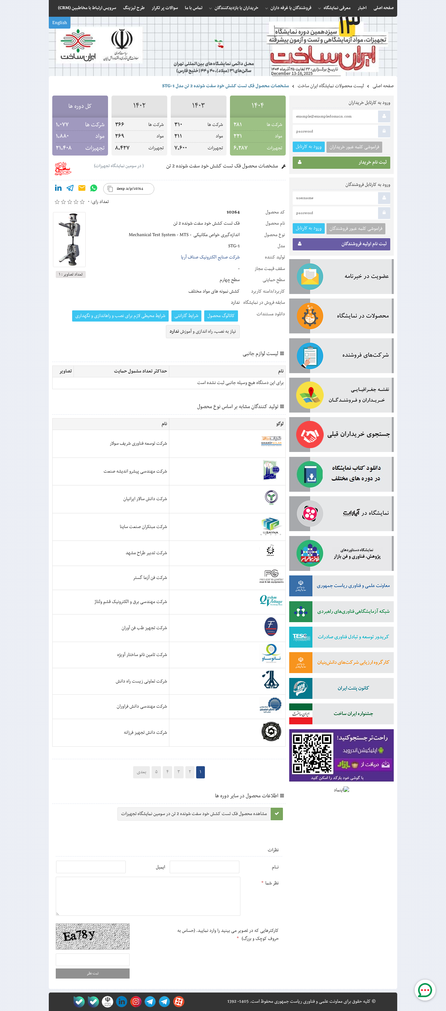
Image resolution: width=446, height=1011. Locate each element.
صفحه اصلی (383, 86)
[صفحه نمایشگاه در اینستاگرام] (135, 1002)
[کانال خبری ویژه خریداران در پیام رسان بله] (92, 1002)
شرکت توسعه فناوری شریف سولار (138, 443)
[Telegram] (70, 189)
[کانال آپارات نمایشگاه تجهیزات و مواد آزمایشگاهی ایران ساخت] (341, 515)
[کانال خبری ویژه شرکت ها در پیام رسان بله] (77, 1002)
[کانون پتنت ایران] (341, 690)
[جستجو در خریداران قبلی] (341, 436)
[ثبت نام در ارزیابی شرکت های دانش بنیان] (341, 664)
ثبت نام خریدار (373, 162)
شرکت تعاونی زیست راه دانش (141, 681)
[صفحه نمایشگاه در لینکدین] (120, 1002)
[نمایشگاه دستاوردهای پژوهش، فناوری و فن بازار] (341, 555)
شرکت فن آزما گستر (150, 578)
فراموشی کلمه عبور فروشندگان (356, 229)
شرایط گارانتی (186, 316)
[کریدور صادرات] (341, 638)
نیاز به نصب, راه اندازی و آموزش (203, 331)
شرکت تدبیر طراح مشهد (146, 553)
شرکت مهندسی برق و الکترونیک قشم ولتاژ (130, 602)
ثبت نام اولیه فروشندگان (364, 244)
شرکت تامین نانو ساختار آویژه (142, 655)
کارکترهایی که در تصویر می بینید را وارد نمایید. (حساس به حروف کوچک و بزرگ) (228, 934)
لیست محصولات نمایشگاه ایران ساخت (331, 86)
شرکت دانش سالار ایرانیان (145, 499)
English (59, 23)
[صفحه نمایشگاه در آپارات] (177, 1002)
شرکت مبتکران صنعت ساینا (143, 527)
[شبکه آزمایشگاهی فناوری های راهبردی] (341, 613)
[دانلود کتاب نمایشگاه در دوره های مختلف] (341, 476)
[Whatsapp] (94, 189)
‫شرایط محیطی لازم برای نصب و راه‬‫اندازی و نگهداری (120, 316)
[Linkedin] (58, 189)
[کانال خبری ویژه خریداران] (149, 1002)
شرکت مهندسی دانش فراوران (142, 706)
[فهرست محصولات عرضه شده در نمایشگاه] (341, 317)
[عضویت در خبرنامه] (341, 278)
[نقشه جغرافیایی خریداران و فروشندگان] (341, 396)
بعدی (141, 772)
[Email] (82, 189)
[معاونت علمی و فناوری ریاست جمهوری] (106, 1002)
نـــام (275, 867)
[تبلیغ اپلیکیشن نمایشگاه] (341, 757)
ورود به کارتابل (309, 147)
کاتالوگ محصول (221, 316)
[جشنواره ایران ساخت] (341, 715)
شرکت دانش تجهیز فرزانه (145, 733)
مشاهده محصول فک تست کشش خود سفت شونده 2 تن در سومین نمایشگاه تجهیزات (194, 814)
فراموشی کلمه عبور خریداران (354, 147)
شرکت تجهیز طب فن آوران (144, 628)
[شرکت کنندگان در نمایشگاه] (341, 357)
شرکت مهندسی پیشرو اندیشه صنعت (135, 471)
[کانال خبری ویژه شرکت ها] (163, 1002)
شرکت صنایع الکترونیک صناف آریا (210, 257)
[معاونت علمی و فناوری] (341, 587)
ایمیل (160, 867)
